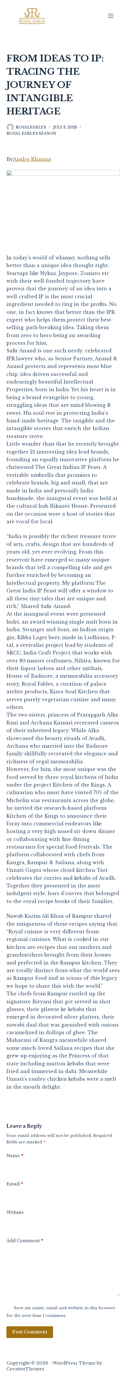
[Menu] (110, 16)
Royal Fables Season (31, 133)
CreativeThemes (25, 1369)
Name (14, 1155)
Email (14, 1184)
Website (15, 1212)
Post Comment (29, 1332)
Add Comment (24, 1240)
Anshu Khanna (32, 159)
